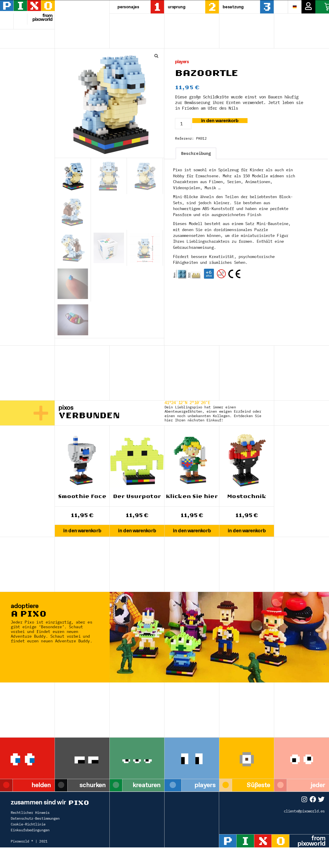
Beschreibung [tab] (196, 153)
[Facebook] (313, 799)
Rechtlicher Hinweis (30, 812)
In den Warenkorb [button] (82, 530)
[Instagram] (304, 799)
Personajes (128, 6)
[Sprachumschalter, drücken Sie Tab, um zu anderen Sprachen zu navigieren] (294, 6)
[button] (156, 56)
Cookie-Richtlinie (28, 824)
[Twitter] (321, 799)
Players (182, 61)
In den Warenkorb (220, 120)
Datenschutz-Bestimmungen (35, 818)
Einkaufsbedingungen (30, 830)
